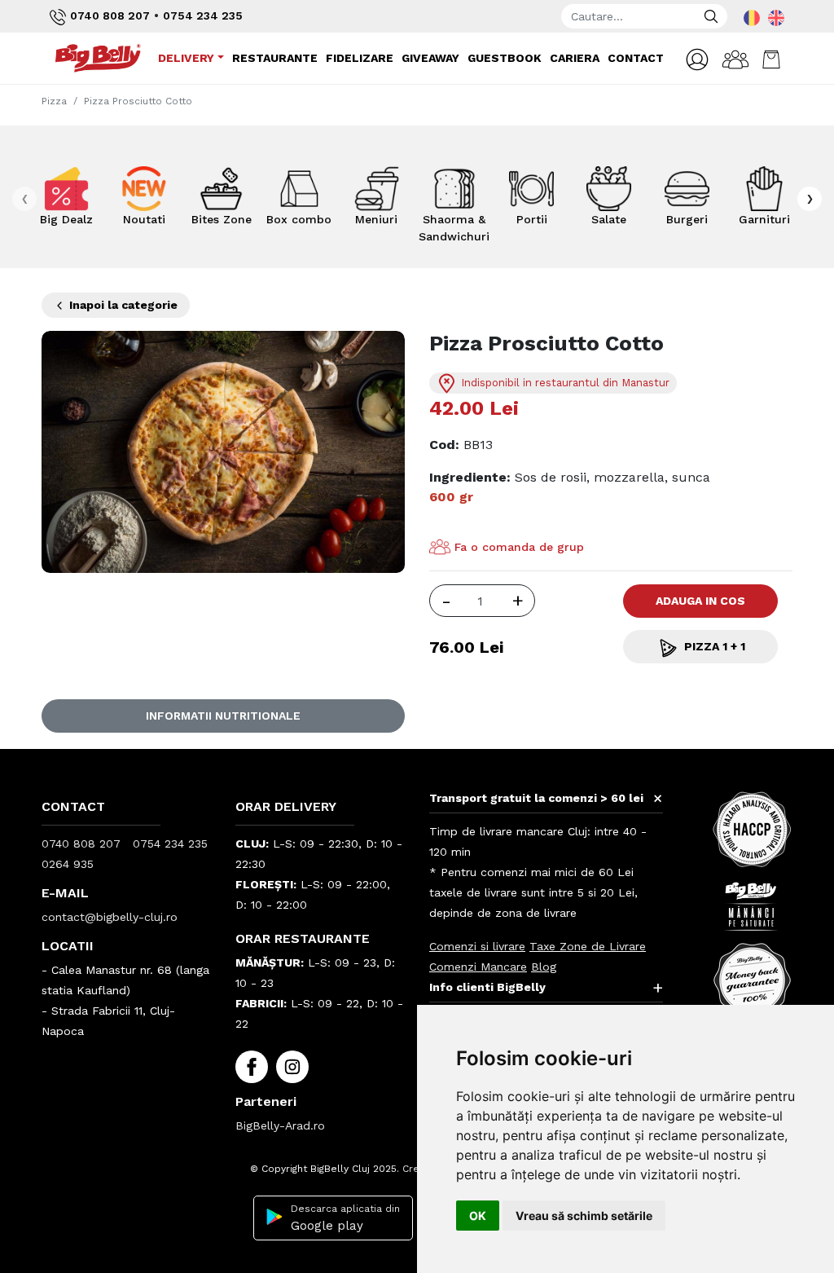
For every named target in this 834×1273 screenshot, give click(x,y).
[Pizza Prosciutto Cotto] (223, 451)
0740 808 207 (110, 15)
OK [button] (477, 1215)
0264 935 (68, 863)
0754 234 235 (203, 15)
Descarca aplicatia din (345, 1218)
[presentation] (24, 199)
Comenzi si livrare (477, 946)
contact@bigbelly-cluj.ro (110, 916)
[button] (697, 59)
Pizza (54, 101)
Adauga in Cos (700, 600)
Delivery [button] (186, 57)
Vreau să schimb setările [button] (584, 1215)
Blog (543, 966)
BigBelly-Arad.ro (280, 1125)
